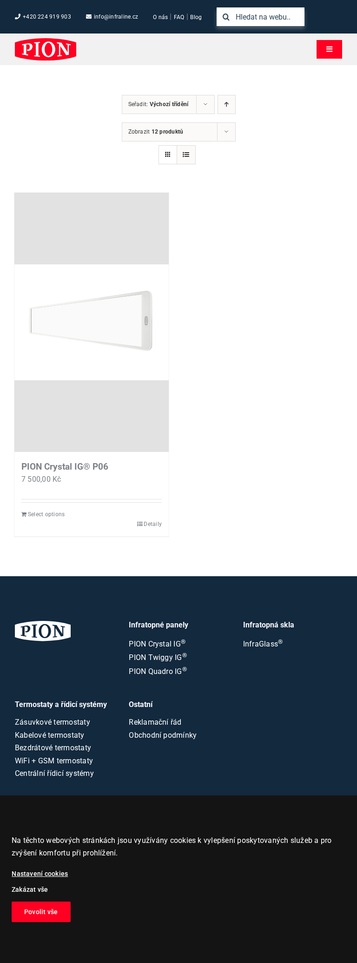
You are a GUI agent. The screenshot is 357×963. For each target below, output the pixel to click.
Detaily (153, 524)
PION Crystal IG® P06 (64, 466)
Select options (46, 514)
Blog (196, 17)
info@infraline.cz (116, 16)
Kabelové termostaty (50, 735)
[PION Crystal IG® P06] (91, 322)
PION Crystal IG (157, 644)
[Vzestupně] (227, 104)
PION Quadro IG (158, 671)
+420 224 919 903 (47, 16)
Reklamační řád (155, 722)
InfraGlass (263, 644)
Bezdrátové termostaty (53, 747)
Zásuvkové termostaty (52, 722)
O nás (160, 17)
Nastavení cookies (40, 873)
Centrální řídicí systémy (54, 773)
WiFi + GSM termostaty (54, 760)
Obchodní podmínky (163, 735)
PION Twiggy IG (158, 657)
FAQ (179, 17)
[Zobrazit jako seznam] (186, 155)
